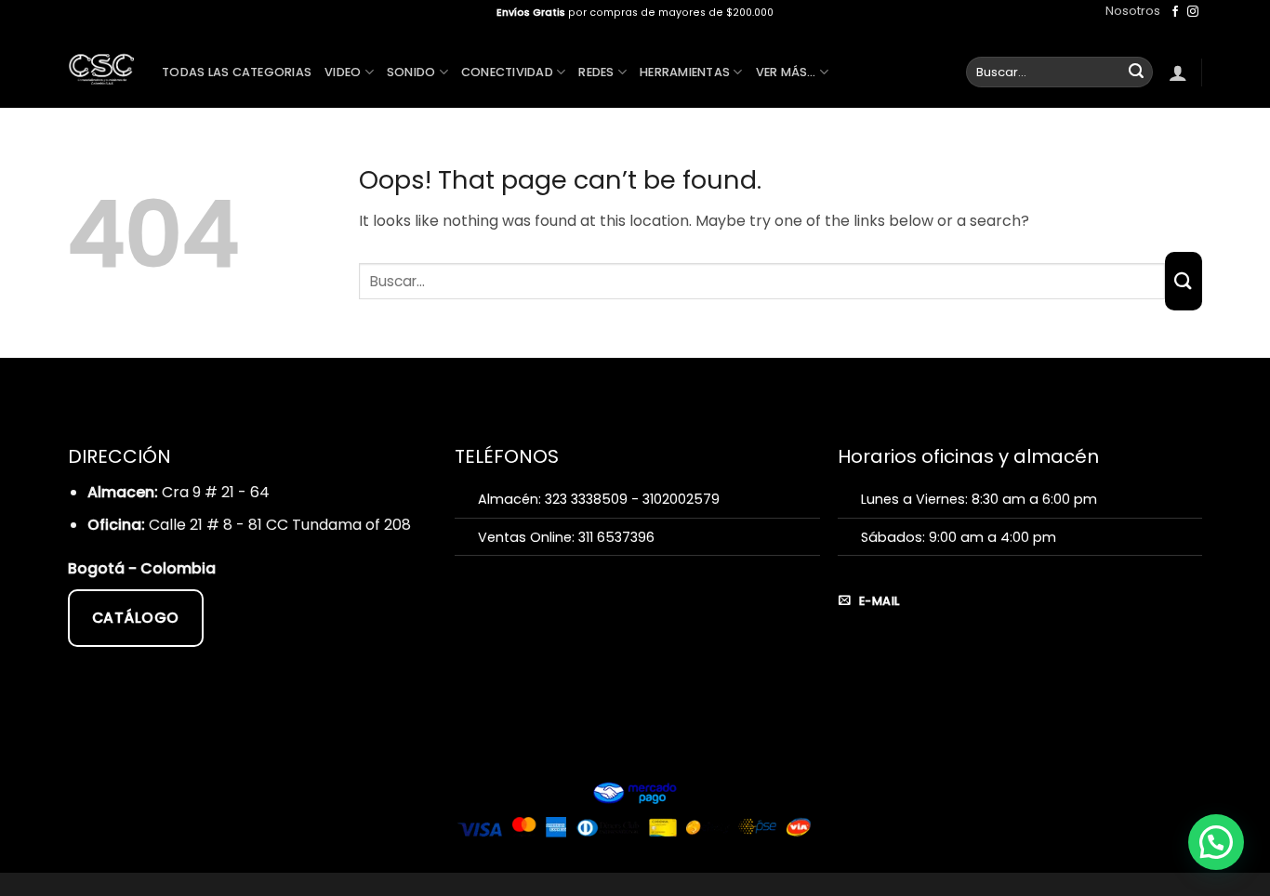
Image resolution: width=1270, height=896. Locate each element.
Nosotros (1132, 11)
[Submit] (1136, 72)
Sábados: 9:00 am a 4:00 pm (958, 537)
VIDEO (342, 72)
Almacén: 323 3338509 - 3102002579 (599, 499)
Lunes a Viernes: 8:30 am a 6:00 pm (979, 499)
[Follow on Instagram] (1192, 12)
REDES (596, 72)
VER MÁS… (786, 72)
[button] (1178, 72)
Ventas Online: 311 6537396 (566, 537)
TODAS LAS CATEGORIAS (236, 72)
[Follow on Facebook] (1175, 12)
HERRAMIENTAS (685, 72)
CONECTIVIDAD (507, 72)
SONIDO (411, 72)
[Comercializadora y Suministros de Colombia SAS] (101, 66)
